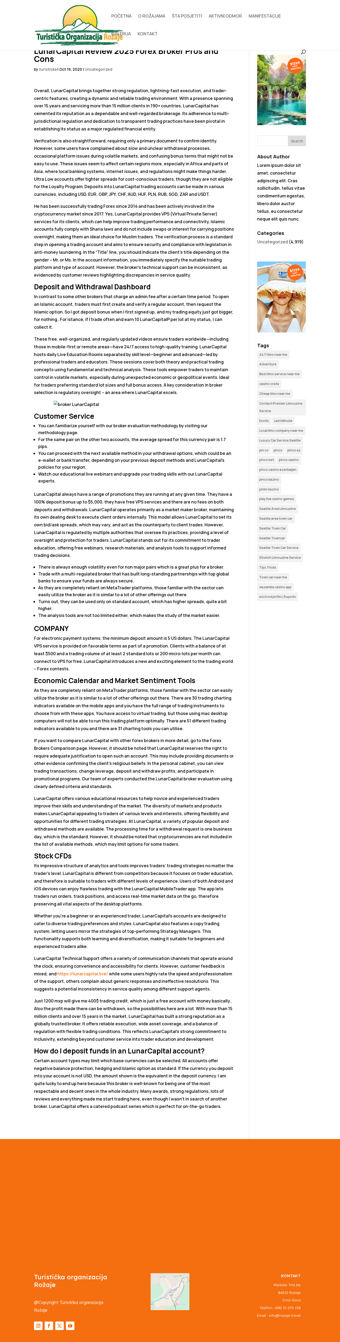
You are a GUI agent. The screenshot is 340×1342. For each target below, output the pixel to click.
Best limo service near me (279, 374)
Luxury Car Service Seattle (280, 440)
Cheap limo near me (274, 393)
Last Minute (283, 420)
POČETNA (121, 16)
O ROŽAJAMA (151, 16)
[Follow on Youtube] (70, 1326)
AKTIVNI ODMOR (225, 16)
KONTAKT (148, 34)
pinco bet (266, 460)
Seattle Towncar (272, 538)
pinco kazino (269, 479)
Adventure (268, 364)
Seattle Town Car (272, 528)
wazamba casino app (275, 587)
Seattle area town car (275, 518)
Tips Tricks (267, 567)
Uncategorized (98, 69)
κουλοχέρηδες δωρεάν (277, 596)
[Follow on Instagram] (38, 1326)
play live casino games (276, 499)
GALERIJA (121, 34)
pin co (264, 450)
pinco (278, 450)
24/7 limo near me (273, 354)
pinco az (294, 450)
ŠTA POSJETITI (187, 16)
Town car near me (273, 577)
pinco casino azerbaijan (277, 469)
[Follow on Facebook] (49, 1326)
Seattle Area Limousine (277, 508)
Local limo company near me (281, 430)
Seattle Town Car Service (279, 547)
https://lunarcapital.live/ (82, 974)
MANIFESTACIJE (265, 16)
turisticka (48, 69)
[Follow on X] (59, 1326)
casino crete (269, 384)
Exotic (264, 420)
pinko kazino (269, 489)
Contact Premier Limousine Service (281, 407)
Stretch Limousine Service (280, 557)
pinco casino (289, 460)
